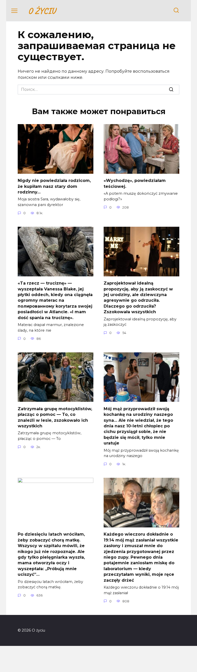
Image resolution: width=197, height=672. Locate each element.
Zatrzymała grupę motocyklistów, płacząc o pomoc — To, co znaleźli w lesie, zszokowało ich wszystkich (55, 417)
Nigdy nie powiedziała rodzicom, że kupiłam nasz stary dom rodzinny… (54, 186)
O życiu (41, 10)
